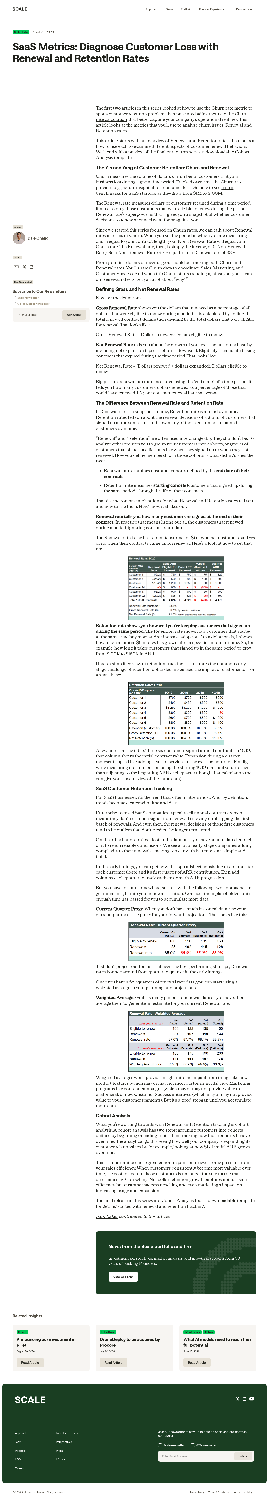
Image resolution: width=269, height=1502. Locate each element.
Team (169, 9)
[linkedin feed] (244, 1399)
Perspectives (244, 9)
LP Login (61, 1459)
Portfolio (186, 9)
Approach (152, 9)
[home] (20, 9)
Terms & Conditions (219, 1492)
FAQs (18, 1459)
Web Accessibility (243, 1492)
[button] (213, 9)
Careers (20, 1468)
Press (59, 1450)
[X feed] (237, 1399)
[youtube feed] (251, 1399)
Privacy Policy (197, 1492)
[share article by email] (16, 267)
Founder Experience (68, 1433)
